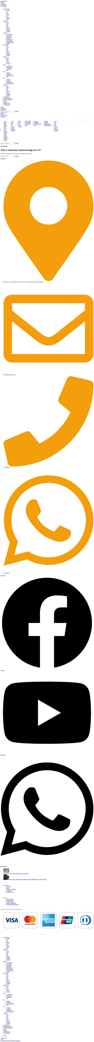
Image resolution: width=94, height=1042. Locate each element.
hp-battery (8, 38)
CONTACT (3, 5)
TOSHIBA (9, 68)
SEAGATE (9, 67)
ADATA (8, 79)
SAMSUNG (9, 66)
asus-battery (9, 35)
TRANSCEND (10, 75)
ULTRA (8, 63)
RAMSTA (8, 74)
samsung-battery (10, 42)
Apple (7, 10)
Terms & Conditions (11, 889)
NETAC (8, 72)
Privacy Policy (9, 899)
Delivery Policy (10, 901)
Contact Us (9, 890)
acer (7, 17)
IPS (7, 59)
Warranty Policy (10, 900)
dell (7, 13)
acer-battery (9, 34)
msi (7, 19)
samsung (8, 30)
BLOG (2, 2)
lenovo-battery (9, 39)
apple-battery (9, 41)
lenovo (8, 14)
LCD (7, 60)
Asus (7, 23)
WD (7, 70)
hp (7, 11)
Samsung (8, 94)
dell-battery (9, 37)
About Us (8, 886)
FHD (7, 58)
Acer (7, 22)
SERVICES (3, 4)
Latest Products (10, 892)
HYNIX (8, 80)
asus (7, 15)
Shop (7, 888)
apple (7, 53)
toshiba (8, 18)
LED (7, 62)
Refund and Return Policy (12, 904)
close (2, 1039)
